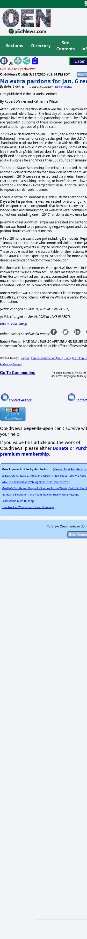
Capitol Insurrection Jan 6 (46, 358)
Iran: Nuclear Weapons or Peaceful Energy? (28, 507)
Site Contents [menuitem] (65, 46)
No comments (63, 86)
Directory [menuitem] (40, 45)
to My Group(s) (11, 364)
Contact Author (20, 400)
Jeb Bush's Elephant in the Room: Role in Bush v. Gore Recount (40, 494)
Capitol (25, 358)
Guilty (67, 358)
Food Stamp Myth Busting (18, 501)
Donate (61, 448)
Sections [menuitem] (14, 45)
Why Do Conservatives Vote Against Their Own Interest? (36, 482)
